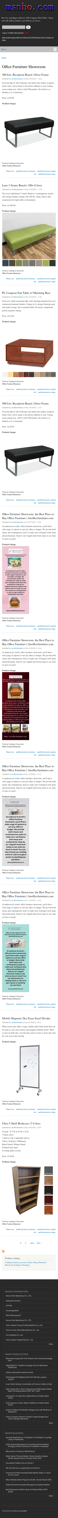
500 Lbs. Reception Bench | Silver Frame (25, 75)
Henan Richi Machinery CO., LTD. (19, 1295)
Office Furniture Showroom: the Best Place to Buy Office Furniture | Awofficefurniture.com (28, 516)
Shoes (30, 1262)
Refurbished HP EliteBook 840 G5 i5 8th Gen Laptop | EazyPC (26, 1378)
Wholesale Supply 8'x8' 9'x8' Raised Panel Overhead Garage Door (29, 1359)
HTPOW (9, 1305)
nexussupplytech (12, 1310)
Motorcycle (9, 1265)
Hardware (42, 1262)
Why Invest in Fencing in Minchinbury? (20, 1451)
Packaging (26, 1265)
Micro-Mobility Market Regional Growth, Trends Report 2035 (29, 1479)
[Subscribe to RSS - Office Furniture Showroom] (3, 1250)
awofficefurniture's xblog (46, 174)
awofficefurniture (17, 79)
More (51, 1344)
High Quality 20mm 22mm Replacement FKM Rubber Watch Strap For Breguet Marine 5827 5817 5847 (29, 1390)
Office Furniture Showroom (11, 166)
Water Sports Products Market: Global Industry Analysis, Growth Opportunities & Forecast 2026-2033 (27, 1457)
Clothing (8, 1262)
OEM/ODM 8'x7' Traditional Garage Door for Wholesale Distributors (27, 1366)
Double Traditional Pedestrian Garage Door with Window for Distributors (29, 1411)
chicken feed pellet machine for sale (19, 1372)
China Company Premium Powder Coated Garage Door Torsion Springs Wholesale (27, 1417)
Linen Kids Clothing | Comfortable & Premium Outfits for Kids (29, 1384)
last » (39, 1243)
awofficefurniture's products (25, 171)
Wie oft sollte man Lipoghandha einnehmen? (23, 1468)
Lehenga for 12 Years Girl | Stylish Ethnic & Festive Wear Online (27, 1397)
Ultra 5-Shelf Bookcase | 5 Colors (21, 1123)
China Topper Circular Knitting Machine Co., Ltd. (24, 1325)
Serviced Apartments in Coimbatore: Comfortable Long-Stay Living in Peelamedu (29, 1438)
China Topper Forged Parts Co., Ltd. (19, 1339)
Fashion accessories (20, 1262)
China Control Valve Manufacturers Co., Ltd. (22, 1330)
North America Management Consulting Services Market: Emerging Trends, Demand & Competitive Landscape (27, 1445)
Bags (35, 1262)
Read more (10, 170)
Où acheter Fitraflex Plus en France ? (20, 1463)
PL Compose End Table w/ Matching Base (26, 293)
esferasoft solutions (13, 1300)
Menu (3, 49)
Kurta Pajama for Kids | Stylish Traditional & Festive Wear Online (27, 1404)
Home (3, 57)
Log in (4, 33)
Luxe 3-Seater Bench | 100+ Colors (22, 185)
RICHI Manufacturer (13, 1315)
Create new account (16, 33)
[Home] (28, 7)
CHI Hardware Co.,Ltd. (14, 1335)
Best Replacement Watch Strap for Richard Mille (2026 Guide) (26, 1490)
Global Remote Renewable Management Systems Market (28, 1484)
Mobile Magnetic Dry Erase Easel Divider (26, 1018)
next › (32, 1243)
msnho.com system (19, 1511)
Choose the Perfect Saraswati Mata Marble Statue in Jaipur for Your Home (28, 1473)
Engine (18, 1265)
